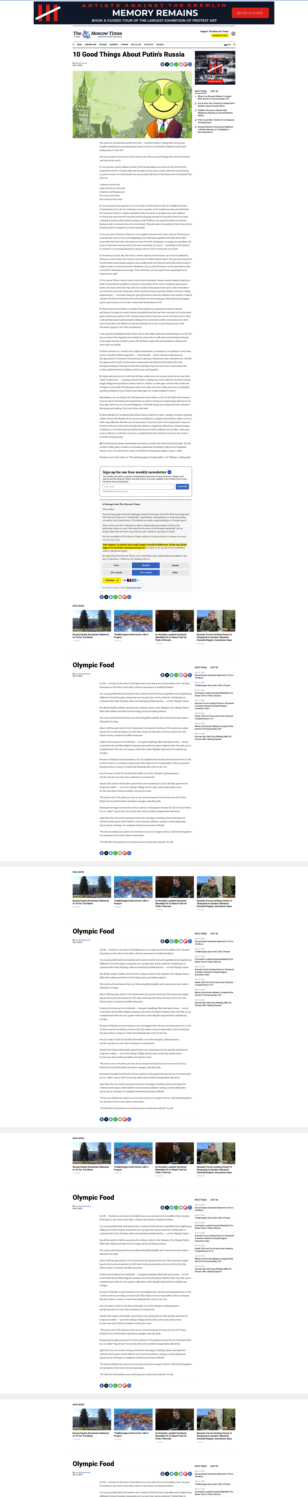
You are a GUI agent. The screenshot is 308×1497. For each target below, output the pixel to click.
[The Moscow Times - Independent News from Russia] (97, 34)
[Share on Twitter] (167, 64)
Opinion (124, 45)
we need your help (111, 539)
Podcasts (149, 45)
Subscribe (182, 487)
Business (114, 45)
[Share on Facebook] (162, 64)
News (79, 45)
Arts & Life (136, 45)
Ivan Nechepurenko (82, 674)
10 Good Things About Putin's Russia (129, 54)
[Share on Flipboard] (185, 64)
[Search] (234, 44)
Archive (160, 45)
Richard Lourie (81, 63)
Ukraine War (90, 45)
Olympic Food (93, 665)
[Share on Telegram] (172, 64)
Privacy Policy (123, 491)
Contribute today (219, 35)
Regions (103, 45)
